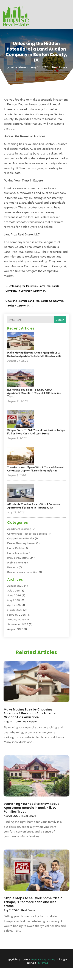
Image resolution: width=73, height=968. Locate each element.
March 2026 (15, 610)
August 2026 (15, 585)
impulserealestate (18, 557)
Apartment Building (19, 528)
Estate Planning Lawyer (21, 543)
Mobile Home (15, 562)
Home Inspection (17, 553)
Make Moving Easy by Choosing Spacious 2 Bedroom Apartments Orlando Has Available (30, 713)
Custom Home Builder (20, 538)
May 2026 (13, 600)
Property (12, 567)
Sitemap (43, 962)
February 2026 (16, 614)
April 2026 (14, 605)
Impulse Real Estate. (43, 959)
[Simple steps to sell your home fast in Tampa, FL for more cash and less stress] (20, 419)
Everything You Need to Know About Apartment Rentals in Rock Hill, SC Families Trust (34, 393)
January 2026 (16, 619)
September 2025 (17, 624)
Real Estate (59, 67)
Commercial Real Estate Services (27, 533)
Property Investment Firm (22, 572)
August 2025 (15, 629)
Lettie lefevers (19, 67)
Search (60, 319)
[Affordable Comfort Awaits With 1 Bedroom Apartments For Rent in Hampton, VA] (20, 493)
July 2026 (13, 590)
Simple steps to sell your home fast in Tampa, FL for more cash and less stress (33, 902)
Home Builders (16, 548)
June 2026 (14, 595)
